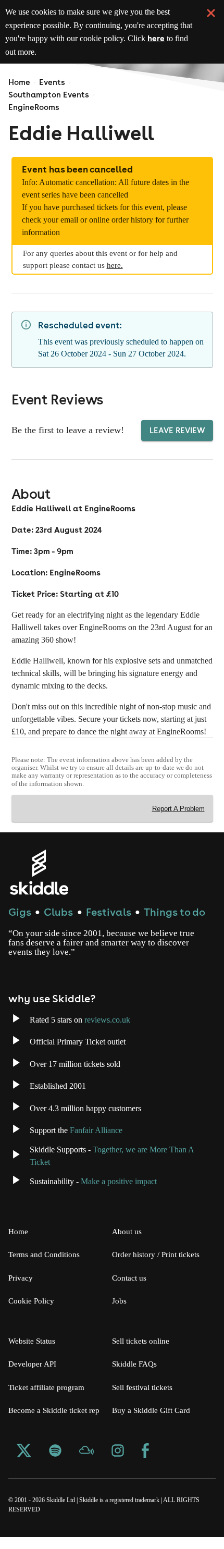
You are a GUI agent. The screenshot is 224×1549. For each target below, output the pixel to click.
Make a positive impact (133, 1193)
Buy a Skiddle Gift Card (153, 1422)
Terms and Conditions (46, 1266)
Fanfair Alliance (107, 1142)
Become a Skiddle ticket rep (57, 1422)
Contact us (132, 1290)
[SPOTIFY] (55, 1464)
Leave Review (177, 442)
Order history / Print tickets (159, 1266)
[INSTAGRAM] (117, 1464)
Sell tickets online (142, 1353)
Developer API (33, 1376)
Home (19, 82)
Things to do (174, 923)
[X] (24, 1464)
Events (52, 82)
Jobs (120, 1313)
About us (127, 1243)
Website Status (35, 1353)
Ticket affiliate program (51, 1399)
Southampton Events (48, 95)
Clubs (58, 923)
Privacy (21, 1290)
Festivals (108, 923)
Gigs (19, 923)
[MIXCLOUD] (86, 1464)
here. (125, 265)
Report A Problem (177, 821)
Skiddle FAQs (135, 1376)
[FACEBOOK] (145, 1464)
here (61, 51)
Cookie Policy (32, 1313)
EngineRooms (33, 107)
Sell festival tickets (145, 1399)
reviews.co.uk (119, 1032)
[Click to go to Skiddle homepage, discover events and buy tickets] (38, 884)
